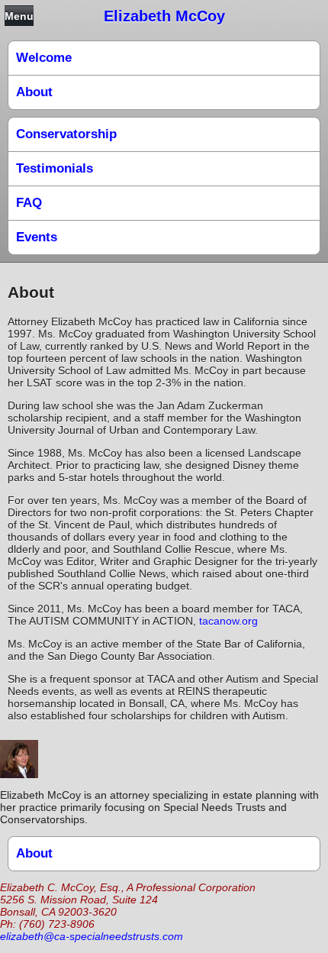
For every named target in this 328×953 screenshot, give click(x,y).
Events (36, 237)
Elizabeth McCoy (164, 16)
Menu (19, 16)
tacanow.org (228, 621)
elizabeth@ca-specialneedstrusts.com (91, 936)
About (34, 92)
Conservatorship (66, 134)
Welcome (44, 57)
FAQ (29, 202)
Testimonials (54, 168)
